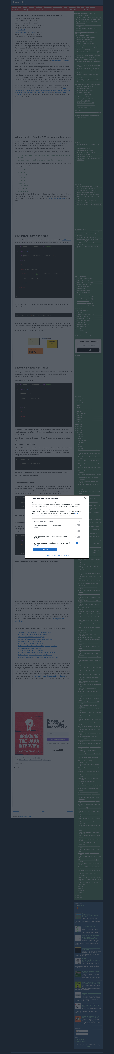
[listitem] (57, 521)
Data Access (57, 555)
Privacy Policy (66, 555)
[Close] (85, 498)
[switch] (78, 525)
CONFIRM (45, 549)
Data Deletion (47, 555)
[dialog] (57, 527)
